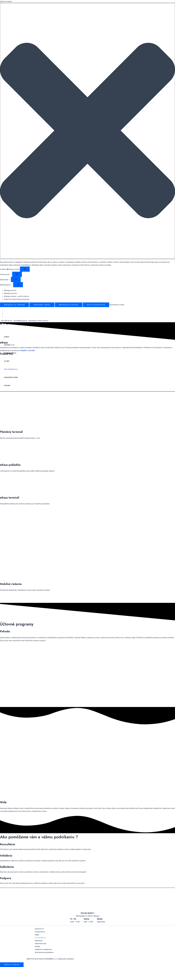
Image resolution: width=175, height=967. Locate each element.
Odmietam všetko (41, 305)
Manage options (10, 290)
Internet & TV (39, 929)
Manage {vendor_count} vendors (16, 296)
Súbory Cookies (12, 965)
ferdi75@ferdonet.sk (20, 321)
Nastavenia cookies (68, 305)
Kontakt (37, 946)
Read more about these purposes (16, 299)
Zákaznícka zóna (40, 943)
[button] (87, 131)
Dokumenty (38, 941)
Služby (37, 935)
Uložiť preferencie (96, 305)
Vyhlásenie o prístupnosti (43, 949)
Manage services (10, 293)
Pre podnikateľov (40, 938)
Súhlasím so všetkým (14, 305)
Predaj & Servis (40, 932)
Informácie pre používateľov (44, 952)
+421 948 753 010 (7, 321)
